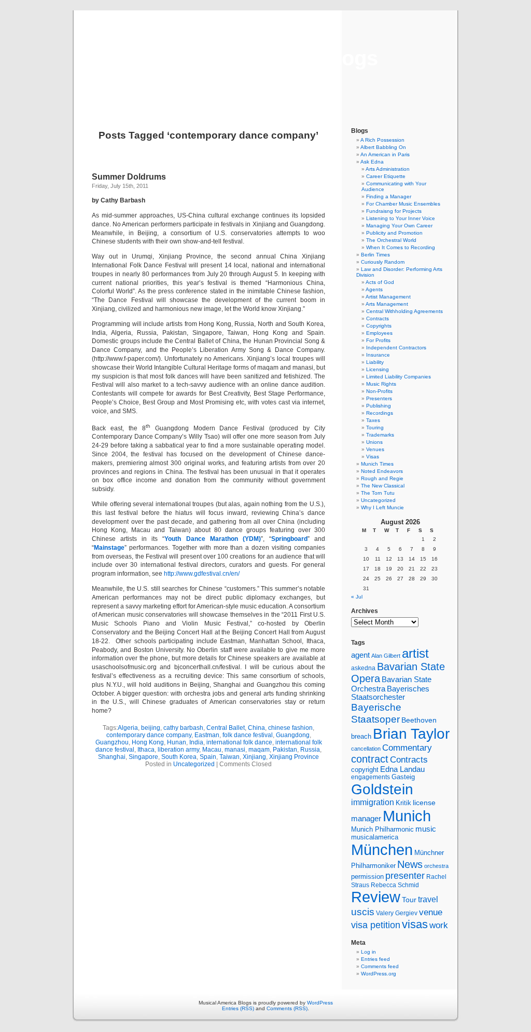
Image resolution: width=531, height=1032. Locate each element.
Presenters (379, 398)
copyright (365, 769)
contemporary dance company (148, 735)
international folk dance (239, 742)
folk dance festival (247, 735)
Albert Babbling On (383, 147)
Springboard (289, 538)
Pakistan (285, 749)
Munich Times (377, 464)
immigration (372, 802)
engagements (370, 777)
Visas (372, 456)
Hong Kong (148, 742)
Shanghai (111, 757)
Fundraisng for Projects (394, 211)
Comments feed (380, 966)
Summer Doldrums (129, 176)
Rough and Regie (382, 478)
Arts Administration (388, 169)
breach (361, 736)
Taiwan (229, 757)
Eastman (206, 735)
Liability (375, 362)
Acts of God (380, 282)
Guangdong (293, 735)
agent (360, 654)
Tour (409, 899)
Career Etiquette (386, 176)
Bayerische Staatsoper (376, 713)
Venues (375, 449)
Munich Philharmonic (382, 829)
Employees (379, 333)
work (438, 925)
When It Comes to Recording (400, 247)
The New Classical (382, 485)
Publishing (378, 406)
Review (375, 897)
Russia (310, 749)
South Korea (179, 757)
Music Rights (381, 384)
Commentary (407, 747)
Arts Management (387, 304)
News (410, 864)
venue (430, 912)
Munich (407, 815)
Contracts (377, 318)
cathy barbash (183, 727)
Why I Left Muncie (382, 507)
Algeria (128, 727)
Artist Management (388, 297)
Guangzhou (112, 742)
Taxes (373, 420)
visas (415, 924)
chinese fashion (290, 727)
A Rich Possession (382, 140)
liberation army (178, 749)
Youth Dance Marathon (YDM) (212, 538)
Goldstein (382, 789)
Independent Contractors (396, 347)
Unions (374, 442)
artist (415, 653)
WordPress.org (378, 973)
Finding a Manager (388, 196)
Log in (368, 952)
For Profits (378, 340)
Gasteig (403, 777)
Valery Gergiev (396, 912)
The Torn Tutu (378, 493)
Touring (375, 427)
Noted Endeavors (382, 471)
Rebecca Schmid (395, 885)
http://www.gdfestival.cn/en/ (202, 573)
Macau (211, 749)
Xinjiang (254, 757)
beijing (150, 727)
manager (366, 818)
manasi (235, 749)
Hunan (176, 742)
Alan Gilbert (385, 656)
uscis (362, 911)
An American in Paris (385, 154)
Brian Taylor (411, 733)
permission (367, 876)
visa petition (375, 925)
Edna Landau (402, 769)
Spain (208, 757)
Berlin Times (375, 254)
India (196, 742)
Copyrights (379, 326)
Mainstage (109, 547)
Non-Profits (379, 391)
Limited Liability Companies (398, 376)
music (425, 829)
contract (369, 759)
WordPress (320, 1003)
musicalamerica (374, 837)
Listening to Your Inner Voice (400, 218)
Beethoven (419, 720)
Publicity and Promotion (394, 233)
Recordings (379, 413)
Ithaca (146, 749)
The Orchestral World (391, 240)
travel (428, 899)
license (424, 802)
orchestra (436, 866)
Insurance (378, 355)
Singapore (143, 757)
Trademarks (380, 435)
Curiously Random (382, 262)
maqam (259, 749)
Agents (374, 289)
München (382, 849)
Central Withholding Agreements (404, 311)
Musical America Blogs (265, 58)
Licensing (377, 369)
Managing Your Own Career (399, 225)
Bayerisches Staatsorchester (390, 693)
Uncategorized (194, 764)
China (256, 727)
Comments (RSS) (287, 1008)
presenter (405, 876)
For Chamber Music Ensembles (403, 204)
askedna (363, 668)
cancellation (366, 748)
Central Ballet (225, 727)
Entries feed (375, 959)
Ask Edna (372, 162)
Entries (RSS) (238, 1008)
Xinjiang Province (294, 757)
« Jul (356, 597)
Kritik (403, 803)
